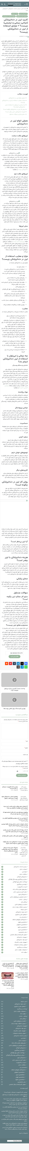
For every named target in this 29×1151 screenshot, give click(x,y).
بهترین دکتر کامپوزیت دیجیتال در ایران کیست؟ (15, 1092)
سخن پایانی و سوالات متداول (17, 114)
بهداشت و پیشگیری (22, 947)
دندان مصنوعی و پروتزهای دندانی (18, 897)
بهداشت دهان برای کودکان (20, 882)
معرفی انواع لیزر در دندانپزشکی (17, 98)
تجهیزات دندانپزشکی (22, 937)
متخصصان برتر (23, 917)
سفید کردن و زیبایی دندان (20, 892)
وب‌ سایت (25, 754)
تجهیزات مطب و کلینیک (21, 942)
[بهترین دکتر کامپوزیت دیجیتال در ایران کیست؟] (23, 790)
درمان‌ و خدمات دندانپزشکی (14, 8)
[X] (22, 663)
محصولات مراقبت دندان (21, 950)
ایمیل (26, 748)
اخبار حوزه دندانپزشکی (21, 912)
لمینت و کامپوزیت (22, 887)
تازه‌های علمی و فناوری (22, 16)
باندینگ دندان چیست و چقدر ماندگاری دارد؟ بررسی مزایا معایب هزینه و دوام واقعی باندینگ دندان (8, 983)
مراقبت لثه (24, 952)
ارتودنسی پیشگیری (22, 884)
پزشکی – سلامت (23, 899)
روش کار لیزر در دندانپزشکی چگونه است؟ (14, 109)
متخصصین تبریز (22, 930)
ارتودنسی (24, 872)
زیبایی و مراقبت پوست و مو (20, 907)
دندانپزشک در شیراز (23, 1133)
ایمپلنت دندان (23, 869)
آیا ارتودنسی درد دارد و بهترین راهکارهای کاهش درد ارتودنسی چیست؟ (8, 965)
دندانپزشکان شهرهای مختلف (19, 919)
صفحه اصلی (24, 8)
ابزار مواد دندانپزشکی (22, 940)
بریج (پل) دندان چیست (19, 241)
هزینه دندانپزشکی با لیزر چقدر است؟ (15, 112)
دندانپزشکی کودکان (22, 877)
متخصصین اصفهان (22, 925)
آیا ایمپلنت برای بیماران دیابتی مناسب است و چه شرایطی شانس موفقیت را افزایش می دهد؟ (21, 966)
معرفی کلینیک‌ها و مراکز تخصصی (18, 935)
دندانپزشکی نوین (23, 14)
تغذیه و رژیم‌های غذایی (21, 904)
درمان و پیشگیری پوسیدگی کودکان (17, 879)
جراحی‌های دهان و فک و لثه (20, 889)
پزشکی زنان (24, 902)
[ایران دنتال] (14, 4)
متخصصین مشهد (22, 927)
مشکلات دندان (23, 874)
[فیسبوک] (26, 663)
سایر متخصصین (23, 932)
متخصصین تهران (22, 922)
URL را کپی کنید (14, 656)
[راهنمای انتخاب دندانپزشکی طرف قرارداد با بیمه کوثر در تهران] (23, 800)
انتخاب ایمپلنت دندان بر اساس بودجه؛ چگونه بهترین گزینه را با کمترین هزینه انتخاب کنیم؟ (21, 975)
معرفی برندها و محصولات (20, 945)
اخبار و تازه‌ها (15, 14)
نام (27, 741)
